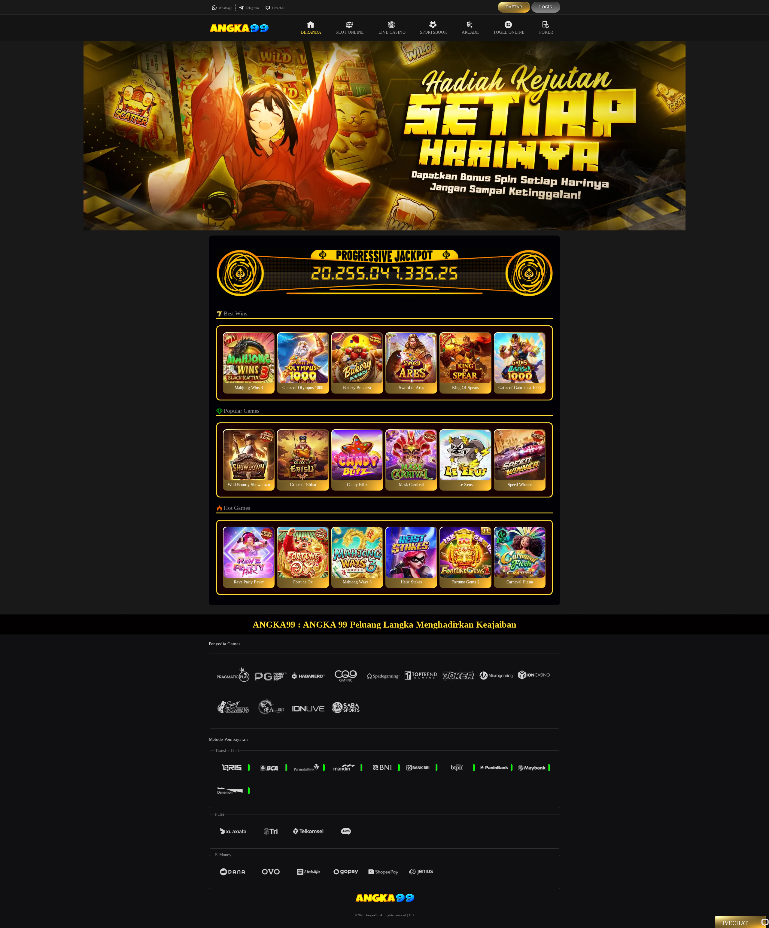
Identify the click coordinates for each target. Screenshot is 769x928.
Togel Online (508, 32)
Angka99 (372, 915)
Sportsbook (433, 32)
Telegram (252, 8)
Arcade (470, 32)
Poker (546, 32)
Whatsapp (225, 8)
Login (546, 7)
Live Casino (392, 32)
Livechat (277, 8)
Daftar (514, 7)
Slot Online (350, 32)
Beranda (311, 32)
